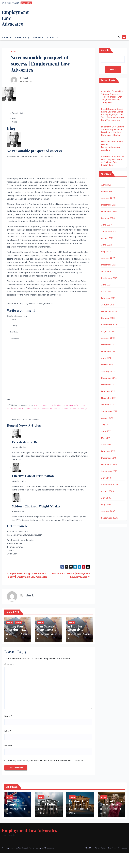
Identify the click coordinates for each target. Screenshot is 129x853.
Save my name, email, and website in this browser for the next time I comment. (45, 760)
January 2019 (108, 338)
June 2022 (106, 244)
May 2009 (106, 504)
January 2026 (108, 198)
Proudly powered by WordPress (14, 848)
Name (15, 319)
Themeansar (49, 848)
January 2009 (108, 511)
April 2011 (106, 444)
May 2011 (105, 438)
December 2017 (109, 344)
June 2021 (106, 284)
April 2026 (106, 185)
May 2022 (106, 251)
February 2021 (108, 298)
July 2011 (105, 424)
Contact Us (52, 37)
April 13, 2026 (15, 809)
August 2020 (107, 331)
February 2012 (108, 391)
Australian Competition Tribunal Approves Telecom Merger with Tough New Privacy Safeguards (112, 97)
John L (25, 78)
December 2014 (109, 378)
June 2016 (106, 358)
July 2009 (106, 498)
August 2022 (107, 238)
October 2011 (107, 404)
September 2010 (109, 471)
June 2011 (106, 431)
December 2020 (109, 311)
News (18, 622)
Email (14, 326)
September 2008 (109, 518)
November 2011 (109, 398)
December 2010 (109, 458)
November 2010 (109, 464)
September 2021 (109, 278)
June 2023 (106, 224)
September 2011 (109, 411)
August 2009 (107, 491)
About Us (6, 37)
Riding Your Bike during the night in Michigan (14, 631)
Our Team (38, 37)
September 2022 (109, 231)
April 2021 (106, 291)
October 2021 (107, 271)
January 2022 (108, 258)
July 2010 (106, 478)
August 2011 (107, 418)
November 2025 (109, 211)
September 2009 (109, 484)
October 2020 (108, 318)
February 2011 (108, 451)
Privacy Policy (22, 37)
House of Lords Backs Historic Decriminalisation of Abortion (111, 806)
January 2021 (108, 304)
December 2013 (109, 384)
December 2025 (109, 205)
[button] (119, 37)
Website (15, 332)
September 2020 (109, 324)
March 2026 (107, 191)
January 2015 (108, 371)
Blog (13, 52)
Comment (9, 664)
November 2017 (109, 351)
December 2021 (109, 264)
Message (16, 338)
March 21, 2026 (110, 809)
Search (105, 50)
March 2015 (107, 364)
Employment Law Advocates (29, 830)
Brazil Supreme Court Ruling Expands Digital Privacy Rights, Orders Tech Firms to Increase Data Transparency (112, 114)
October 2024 (108, 218)
